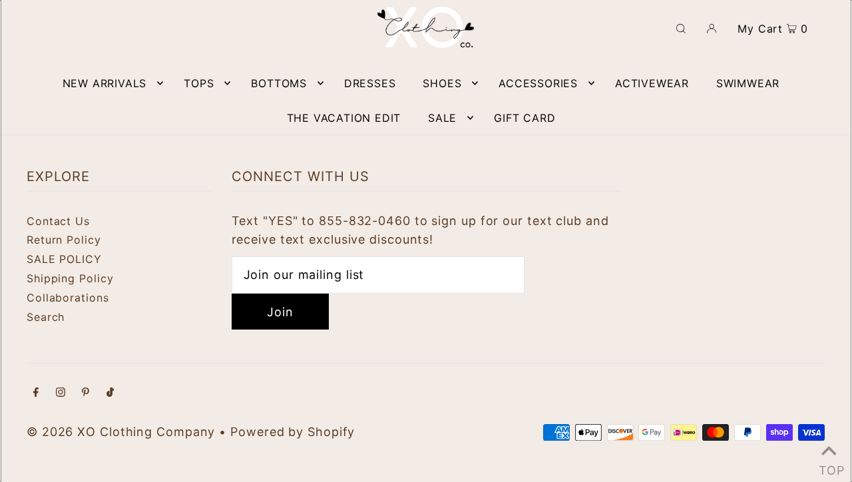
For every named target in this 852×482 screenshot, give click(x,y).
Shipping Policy (70, 278)
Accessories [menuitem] (538, 83)
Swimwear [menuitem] (747, 83)
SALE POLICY (64, 259)
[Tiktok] (110, 393)
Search (46, 317)
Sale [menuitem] (442, 117)
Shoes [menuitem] (442, 83)
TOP (829, 466)
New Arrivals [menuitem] (105, 83)
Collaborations (68, 297)
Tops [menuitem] (199, 83)
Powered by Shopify (292, 432)
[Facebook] (36, 393)
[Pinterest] (85, 393)
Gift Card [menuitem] (524, 117)
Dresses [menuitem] (370, 83)
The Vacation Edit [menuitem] (344, 117)
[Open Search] (681, 27)
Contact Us (58, 221)
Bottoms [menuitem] (279, 83)
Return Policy (64, 239)
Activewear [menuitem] (652, 83)
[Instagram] (60, 393)
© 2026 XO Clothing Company (121, 432)
